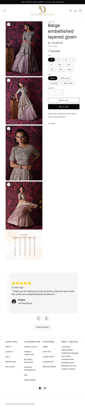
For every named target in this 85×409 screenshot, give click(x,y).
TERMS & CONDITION (29, 353)
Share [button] (53, 123)
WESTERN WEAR (49, 367)
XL (51, 65)
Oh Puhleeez (31, 404)
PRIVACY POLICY (31, 347)
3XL (69, 65)
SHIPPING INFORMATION (30, 368)
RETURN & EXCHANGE (28, 361)
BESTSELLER (11, 362)
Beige (52, 78)
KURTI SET (47, 352)
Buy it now (64, 107)
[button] (4, 10)
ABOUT (8, 347)
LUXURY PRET (48, 357)
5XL (61, 69)
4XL (52, 69)
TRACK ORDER (30, 380)
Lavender (54, 83)
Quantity (51, 88)
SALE (8, 357)
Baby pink (68, 83)
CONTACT (10, 352)
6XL (70, 69)
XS (51, 60)
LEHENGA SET (48, 362)
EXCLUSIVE (10, 367)
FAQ (25, 375)
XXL (60, 65)
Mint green (65, 78)
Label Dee (14, 404)
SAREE (45, 347)
